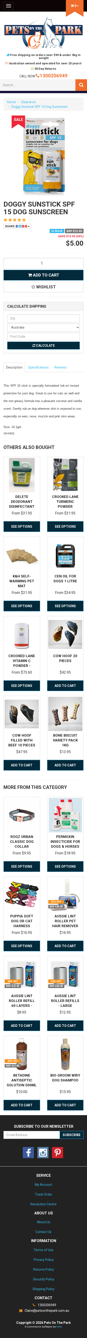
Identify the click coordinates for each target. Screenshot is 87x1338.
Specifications (38, 367)
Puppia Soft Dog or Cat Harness (21, 921)
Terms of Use (43, 1250)
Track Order (43, 1194)
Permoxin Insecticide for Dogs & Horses (65, 842)
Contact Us (43, 1232)
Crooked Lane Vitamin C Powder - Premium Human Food (22, 666)
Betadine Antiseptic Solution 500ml (22, 1080)
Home (11, 102)
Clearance (28, 102)
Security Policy (43, 1279)
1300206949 (54, 76)
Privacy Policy (44, 1260)
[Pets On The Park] (43, 32)
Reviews (60, 367)
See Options (21, 526)
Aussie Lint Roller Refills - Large (65, 1001)
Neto (59, 1326)
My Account (43, 1184)
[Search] (81, 85)
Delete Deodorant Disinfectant (21, 502)
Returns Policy (43, 1269)
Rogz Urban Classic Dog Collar (22, 842)
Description (14, 367)
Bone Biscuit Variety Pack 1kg (65, 740)
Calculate (45, 345)
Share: (10, 226)
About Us (43, 1222)
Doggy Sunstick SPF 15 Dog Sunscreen (39, 107)
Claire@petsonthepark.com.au (46, 1310)
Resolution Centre (43, 1204)
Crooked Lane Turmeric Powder (65, 502)
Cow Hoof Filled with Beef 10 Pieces (21, 740)
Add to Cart (45, 275)
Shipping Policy (43, 1289)
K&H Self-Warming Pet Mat (21, 581)
